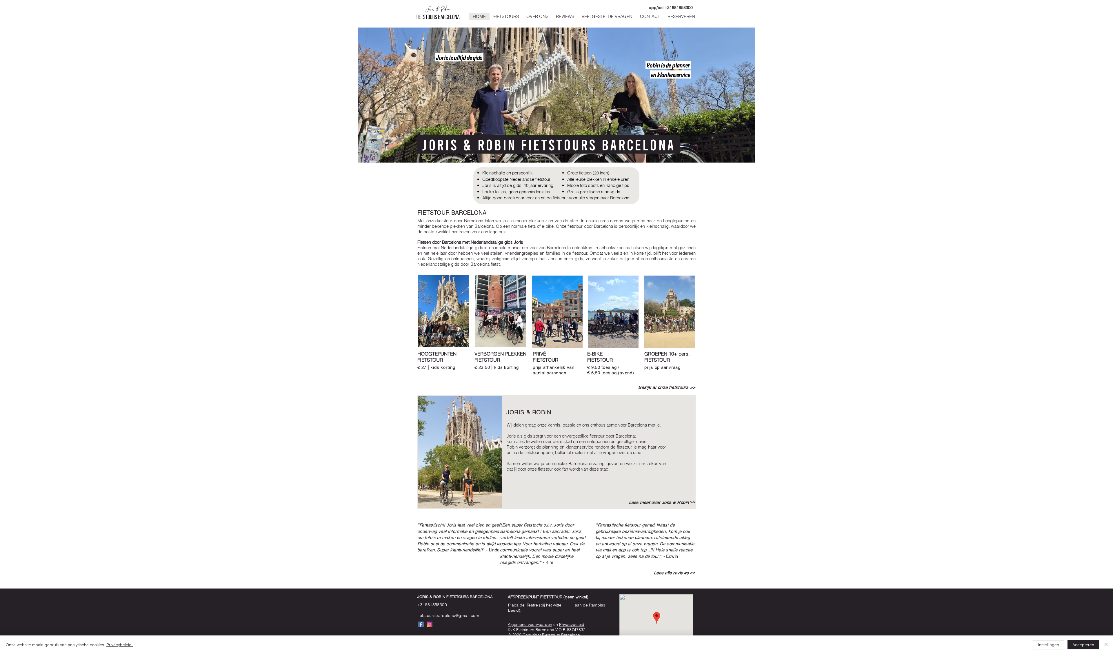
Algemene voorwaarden (530, 624)
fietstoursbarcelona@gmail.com (448, 615)
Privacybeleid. (119, 644)
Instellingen (1048, 644)
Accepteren (1083, 644)
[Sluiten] (1106, 644)
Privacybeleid (571, 624)
